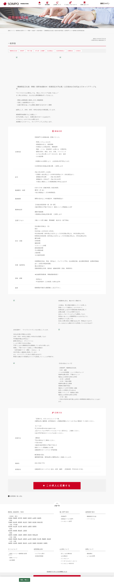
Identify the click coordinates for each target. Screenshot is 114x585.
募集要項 (89, 553)
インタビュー (65, 558)
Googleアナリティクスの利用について (57, 571)
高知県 (49, 539)
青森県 (15, 518)
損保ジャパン (14, 557)
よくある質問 (91, 556)
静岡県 (15, 530)
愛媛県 (44, 539)
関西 (29, 30)
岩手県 (20, 518)
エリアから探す (40, 553)
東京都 (35, 522)
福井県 (25, 526)
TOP (39, 4)
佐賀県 (15, 543)
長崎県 (20, 543)
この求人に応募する (58, 485)
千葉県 (30, 522)
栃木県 (15, 522)
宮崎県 (35, 543)
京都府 (15, 534)
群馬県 (20, 522)
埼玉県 (25, 522)
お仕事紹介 (64, 556)
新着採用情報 (39, 556)
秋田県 (30, 518)
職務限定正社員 (91, 516)
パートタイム (91, 519)
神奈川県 (40, 522)
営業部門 (64, 516)
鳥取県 (10, 539)
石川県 (20, 526)
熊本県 (25, 543)
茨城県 (10, 522)
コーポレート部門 (66, 521)
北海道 (10, 518)
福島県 (39, 518)
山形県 (35, 518)
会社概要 (12, 560)
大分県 (30, 543)
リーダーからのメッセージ (69, 561)
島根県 (15, 539)
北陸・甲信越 (14, 524)
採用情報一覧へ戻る (16, 496)
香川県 (39, 539)
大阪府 (33, 30)
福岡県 (10, 543)
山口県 (30, 539)
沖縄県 (45, 543)
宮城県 (25, 518)
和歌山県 (35, 534)
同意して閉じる (24, 580)
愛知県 (20, 530)
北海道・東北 (14, 516)
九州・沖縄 (13, 541)
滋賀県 (10, 534)
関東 (11, 520)
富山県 (15, 526)
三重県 (25, 530)
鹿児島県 (40, 543)
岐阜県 (10, 530)
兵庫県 (25, 534)
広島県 (25, 539)
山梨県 (30, 526)
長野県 (35, 526)
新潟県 (10, 526)
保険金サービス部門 (67, 519)
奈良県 (30, 534)
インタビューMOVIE (67, 563)
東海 (11, 528)
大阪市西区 (39, 30)
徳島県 (35, 539)
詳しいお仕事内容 (66, 553)
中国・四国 (13, 537)
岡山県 (20, 539)
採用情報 (47, 4)
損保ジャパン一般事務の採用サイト (17, 30)
